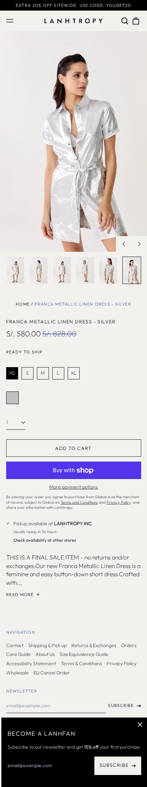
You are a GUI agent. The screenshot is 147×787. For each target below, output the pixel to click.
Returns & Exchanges (93, 645)
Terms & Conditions (81, 663)
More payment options (73, 487)
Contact (15, 645)
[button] (125, 20)
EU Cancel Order (52, 673)
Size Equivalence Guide (83, 654)
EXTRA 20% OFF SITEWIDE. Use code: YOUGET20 (73, 5)
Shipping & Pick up (47, 645)
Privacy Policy (121, 663)
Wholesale (17, 673)
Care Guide (18, 654)
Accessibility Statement (31, 663)
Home (23, 304)
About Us (45, 654)
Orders (128, 645)
